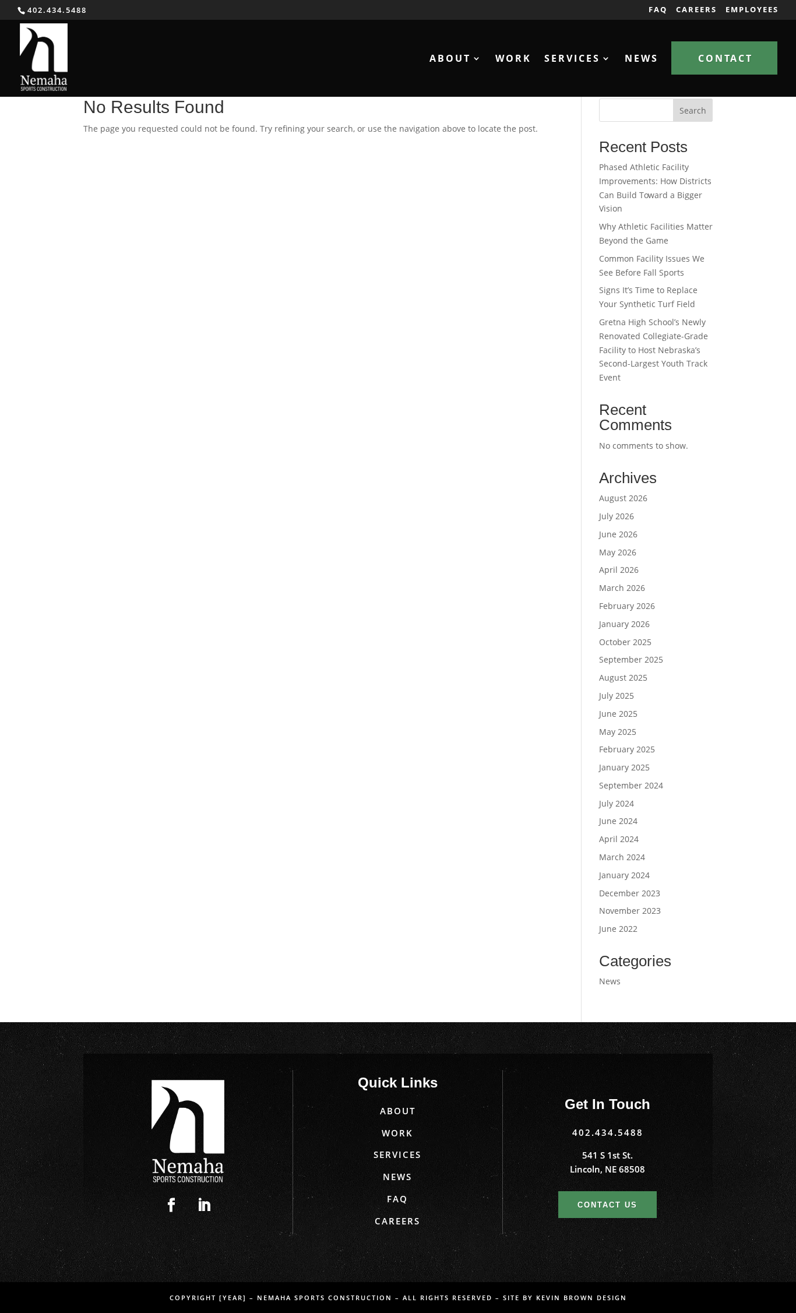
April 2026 (619, 569)
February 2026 (627, 605)
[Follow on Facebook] (171, 1205)
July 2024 (616, 803)
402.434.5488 (607, 1132)
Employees (752, 10)
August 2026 (623, 498)
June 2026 (618, 534)
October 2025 (625, 641)
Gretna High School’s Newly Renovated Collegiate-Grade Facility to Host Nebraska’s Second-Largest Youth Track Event (653, 349)
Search (692, 110)
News (641, 59)
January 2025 (624, 767)
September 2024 (631, 785)
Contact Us (607, 1205)
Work (513, 59)
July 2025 (616, 695)
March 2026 (622, 587)
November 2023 (630, 910)
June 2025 (618, 713)
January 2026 (624, 623)
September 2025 (631, 659)
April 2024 (619, 838)
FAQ (658, 10)
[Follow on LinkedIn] (204, 1205)
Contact (725, 58)
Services (397, 1154)
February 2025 (627, 749)
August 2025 (623, 677)
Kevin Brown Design (581, 1297)
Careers (696, 10)
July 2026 (616, 516)
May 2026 (617, 552)
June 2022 (618, 928)
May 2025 (617, 731)
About (397, 1111)
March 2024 (622, 857)
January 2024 (624, 875)
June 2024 (618, 820)
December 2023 (629, 893)
